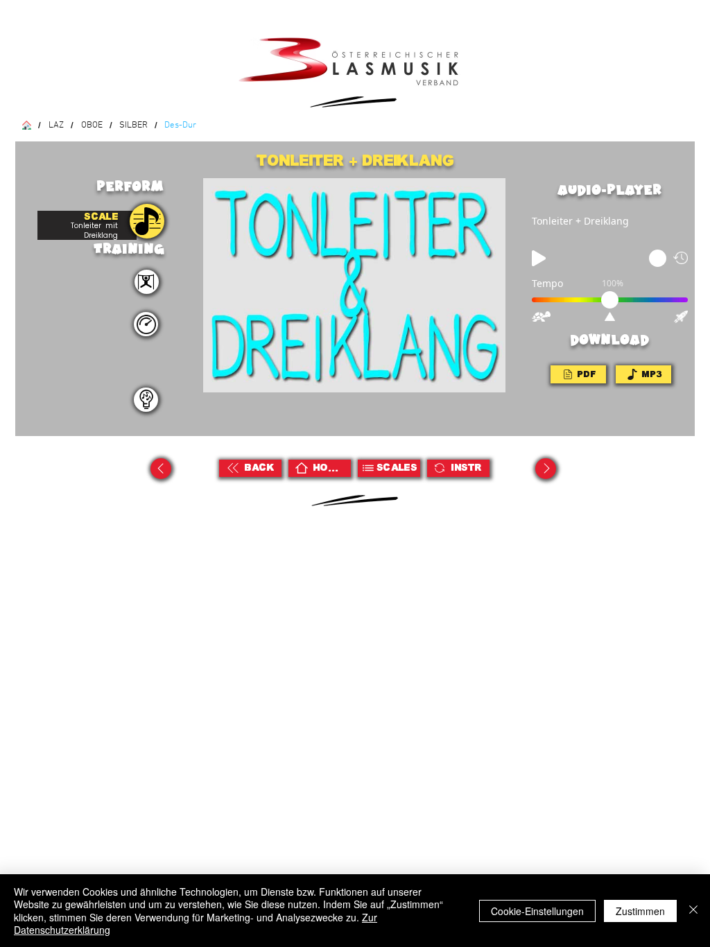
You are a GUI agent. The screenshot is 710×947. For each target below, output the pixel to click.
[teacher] (146, 400)
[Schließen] (693, 910)
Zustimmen (640, 911)
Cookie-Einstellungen (537, 911)
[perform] (147, 282)
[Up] (160, 468)
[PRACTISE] (147, 221)
